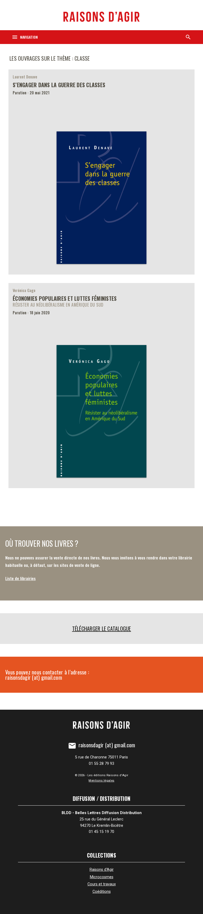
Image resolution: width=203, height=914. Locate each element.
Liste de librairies (20, 578)
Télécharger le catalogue (101, 628)
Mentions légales (101, 780)
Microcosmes (101, 877)
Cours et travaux (101, 884)
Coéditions (102, 891)
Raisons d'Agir (102, 869)
